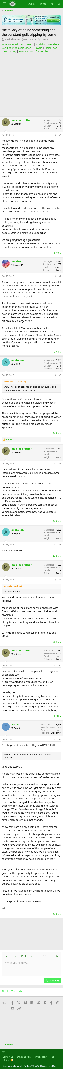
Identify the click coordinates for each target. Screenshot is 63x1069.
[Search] (59, 4)
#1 (60, 134)
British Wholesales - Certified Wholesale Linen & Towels (30, 46)
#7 (60, 665)
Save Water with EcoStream (17, 44)
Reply (58, 252)
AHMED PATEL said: (13, 381)
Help (52, 1056)
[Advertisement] (31, 84)
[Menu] (5, 4)
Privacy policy (40, 1056)
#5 (60, 544)
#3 (60, 375)
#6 (60, 579)
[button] (5, 956)
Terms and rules (23, 1056)
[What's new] (52, 4)
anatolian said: (11, 586)
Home (5, 1059)
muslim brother (12, 39)
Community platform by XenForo (29, 1066)
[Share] (55, 135)
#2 (60, 276)
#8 (60, 739)
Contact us (7, 1056)
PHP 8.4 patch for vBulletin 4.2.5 (38, 51)
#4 (60, 463)
